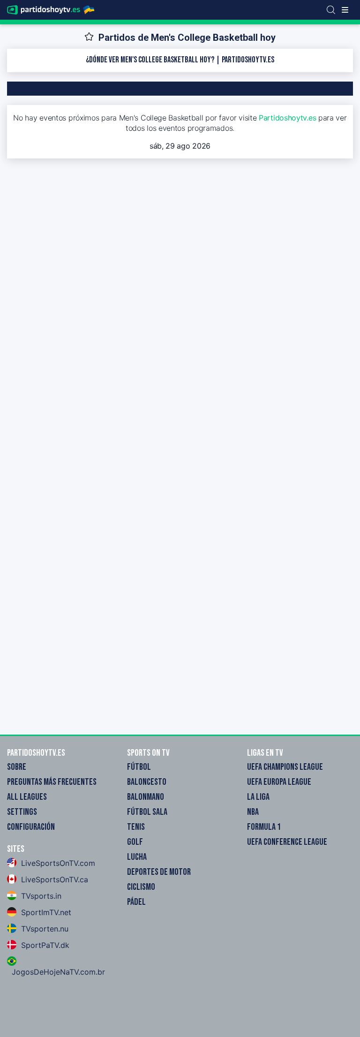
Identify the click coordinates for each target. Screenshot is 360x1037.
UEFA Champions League (285, 767)
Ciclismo (141, 887)
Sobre (16, 767)
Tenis (136, 827)
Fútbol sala (147, 812)
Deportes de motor (159, 872)
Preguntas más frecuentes (52, 782)
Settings (22, 812)
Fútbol (139, 767)
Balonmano (145, 797)
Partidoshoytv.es (287, 117)
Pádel (136, 902)
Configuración (31, 827)
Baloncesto (146, 782)
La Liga (258, 797)
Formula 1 (264, 827)
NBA (253, 812)
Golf (135, 842)
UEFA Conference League (287, 842)
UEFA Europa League (279, 782)
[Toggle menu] (345, 9)
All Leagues (27, 797)
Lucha (137, 857)
